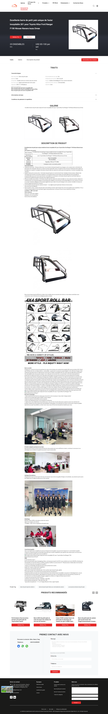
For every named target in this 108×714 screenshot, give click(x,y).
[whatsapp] (22, 646)
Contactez (55, 671)
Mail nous (29, 37)
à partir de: (53, 656)
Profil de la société (40, 684)
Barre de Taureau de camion (59, 691)
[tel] (31, 646)
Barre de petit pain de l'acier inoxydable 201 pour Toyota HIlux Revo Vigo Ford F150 (64, 619)
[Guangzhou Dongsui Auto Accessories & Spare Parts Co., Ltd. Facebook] (11, 697)
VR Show (55, 3)
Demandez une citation (90, 59)
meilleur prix (16, 37)
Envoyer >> (76, 702)
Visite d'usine (39, 687)
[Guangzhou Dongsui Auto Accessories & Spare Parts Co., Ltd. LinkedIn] (14, 697)
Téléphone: (53, 663)
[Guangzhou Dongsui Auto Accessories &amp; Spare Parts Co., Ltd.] (14, 5)
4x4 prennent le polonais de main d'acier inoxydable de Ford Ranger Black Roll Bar (86, 619)
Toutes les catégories (58, 694)
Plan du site (44, 709)
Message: (53, 638)
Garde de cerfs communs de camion (59, 685)
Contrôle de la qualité (40, 690)
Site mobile (51, 709)
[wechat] (26, 646)
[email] (18, 646)
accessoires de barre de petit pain (76, 587)
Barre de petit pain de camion (60, 688)
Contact (38, 692)
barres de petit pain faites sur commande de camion (51, 587)
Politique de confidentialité (61, 709)
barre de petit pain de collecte (27, 587)
